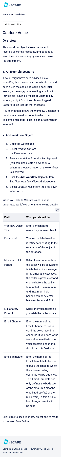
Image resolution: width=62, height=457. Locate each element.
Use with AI (13, 24)
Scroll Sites (46, 449)
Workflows (20, 14)
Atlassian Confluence (12, 452)
